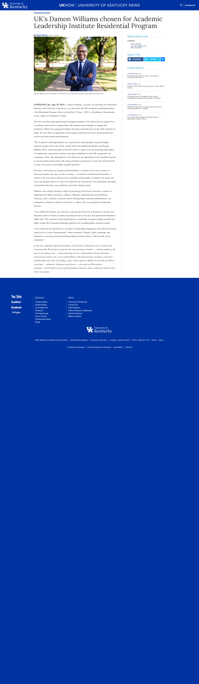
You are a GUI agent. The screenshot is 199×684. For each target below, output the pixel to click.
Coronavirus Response (77, 301)
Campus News (41, 301)
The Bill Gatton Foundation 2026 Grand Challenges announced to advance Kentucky (144, 97)
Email (154, 340)
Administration (74, 307)
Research (39, 310)
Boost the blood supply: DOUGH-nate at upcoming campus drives (143, 118)
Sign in (161, 340)
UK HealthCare (41, 307)
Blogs (37, 322)
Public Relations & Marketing (80, 310)
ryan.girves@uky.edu (138, 46)
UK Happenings (41, 313)
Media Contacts (74, 316)
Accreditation (118, 347)
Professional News (42, 12)
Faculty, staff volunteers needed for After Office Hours (145, 87)
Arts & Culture (41, 316)
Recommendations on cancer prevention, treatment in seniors (143, 76)
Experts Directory (75, 313)
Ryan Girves (42, 35)
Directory (129, 347)
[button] (190, 5)
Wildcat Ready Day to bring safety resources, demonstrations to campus (144, 107)
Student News (41, 304)
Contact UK (73, 304)
